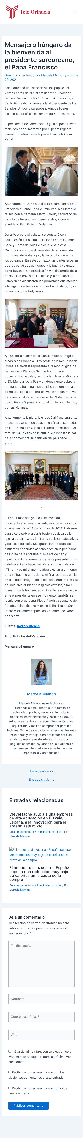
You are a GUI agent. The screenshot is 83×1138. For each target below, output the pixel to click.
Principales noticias (49, 831)
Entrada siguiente (41, 779)
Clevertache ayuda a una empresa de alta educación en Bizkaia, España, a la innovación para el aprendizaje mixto (41, 820)
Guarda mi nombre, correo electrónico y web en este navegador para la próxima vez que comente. (39, 1057)
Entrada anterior (41, 771)
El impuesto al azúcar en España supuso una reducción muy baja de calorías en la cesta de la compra (39, 873)
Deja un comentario (19, 75)
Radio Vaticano (28, 626)
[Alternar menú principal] (74, 11)
